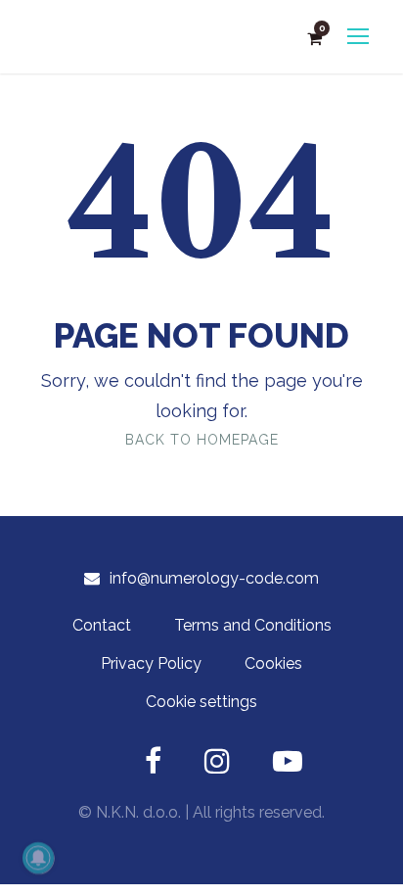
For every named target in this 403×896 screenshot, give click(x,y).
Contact (101, 625)
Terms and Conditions (253, 625)
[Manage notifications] (38, 857)
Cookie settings (201, 701)
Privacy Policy (151, 663)
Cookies (273, 663)
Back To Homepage (202, 440)
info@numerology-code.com (214, 578)
